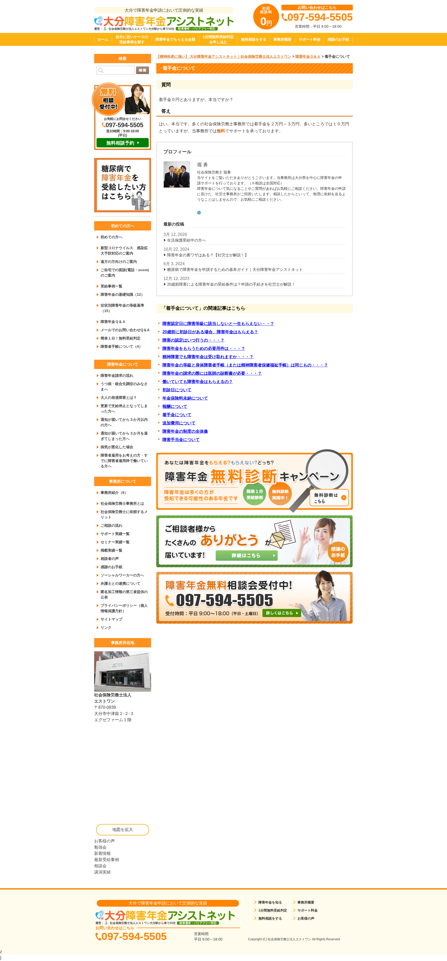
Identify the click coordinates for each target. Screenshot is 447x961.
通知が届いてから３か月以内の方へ (124, 422)
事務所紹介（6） (114, 492)
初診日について (176, 390)
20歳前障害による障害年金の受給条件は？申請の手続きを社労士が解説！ (231, 284)
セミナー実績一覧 (115, 542)
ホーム (103, 39)
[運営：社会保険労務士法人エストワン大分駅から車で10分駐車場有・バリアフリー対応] (164, 21)
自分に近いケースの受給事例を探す (132, 39)
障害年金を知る (270, 902)
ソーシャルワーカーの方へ (122, 575)
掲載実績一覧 (111, 550)
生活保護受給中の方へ (186, 240)
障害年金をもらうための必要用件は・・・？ (203, 348)
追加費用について (179, 423)
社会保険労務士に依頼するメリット (124, 514)
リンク (106, 627)
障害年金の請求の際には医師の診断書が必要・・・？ (212, 373)
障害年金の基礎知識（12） (123, 294)
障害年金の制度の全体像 (185, 431)
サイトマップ (111, 619)
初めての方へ (111, 237)
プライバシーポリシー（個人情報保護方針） (124, 608)
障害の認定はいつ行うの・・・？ (193, 340)
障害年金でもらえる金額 (175, 39)
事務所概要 (282, 39)
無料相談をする (253, 39)
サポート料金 (310, 39)
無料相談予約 (120, 143)
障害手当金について (181, 439)
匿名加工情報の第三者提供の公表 (124, 594)
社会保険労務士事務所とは (122, 503)
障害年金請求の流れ (117, 375)
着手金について (176, 415)
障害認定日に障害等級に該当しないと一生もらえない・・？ (218, 323)
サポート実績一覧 (115, 534)
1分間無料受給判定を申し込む (218, 39)
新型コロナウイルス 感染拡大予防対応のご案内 (124, 250)
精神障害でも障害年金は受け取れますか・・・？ (208, 357)
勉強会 (100, 847)
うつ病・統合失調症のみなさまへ (124, 386)
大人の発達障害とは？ (119, 397)
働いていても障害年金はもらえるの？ (197, 381)
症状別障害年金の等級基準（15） (122, 308)
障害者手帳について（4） (122, 346)
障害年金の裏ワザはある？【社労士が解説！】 (208, 255)
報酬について (174, 406)
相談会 (100, 866)
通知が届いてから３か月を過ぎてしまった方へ (124, 436)
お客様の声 (104, 841)
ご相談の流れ (111, 525)
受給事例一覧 (111, 286)
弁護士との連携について (120, 583)
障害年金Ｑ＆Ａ (113, 322)
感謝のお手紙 (338, 39)
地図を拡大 (122, 829)
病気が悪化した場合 (117, 447)
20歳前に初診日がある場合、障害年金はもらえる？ (210, 332)
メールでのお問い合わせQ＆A (125, 330)
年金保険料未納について (185, 398)
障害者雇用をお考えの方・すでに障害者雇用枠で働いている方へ (124, 460)
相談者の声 (110, 559)
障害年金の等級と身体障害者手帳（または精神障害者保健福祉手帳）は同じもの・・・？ (245, 365)
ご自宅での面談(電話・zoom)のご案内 (125, 272)
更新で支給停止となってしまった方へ (124, 408)
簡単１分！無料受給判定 (120, 338)
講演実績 (102, 872)
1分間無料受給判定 (272, 910)
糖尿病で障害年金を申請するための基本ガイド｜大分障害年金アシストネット (235, 269)
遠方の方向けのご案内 (119, 261)
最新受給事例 (106, 859)
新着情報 (102, 853)
